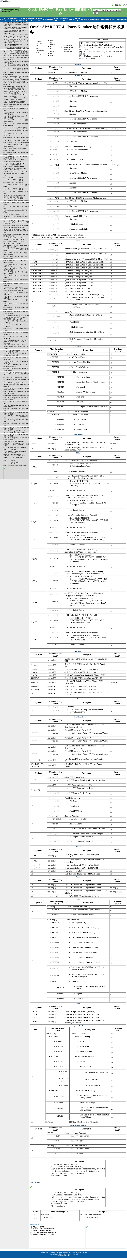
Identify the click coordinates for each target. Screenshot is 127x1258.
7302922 (50, 888)
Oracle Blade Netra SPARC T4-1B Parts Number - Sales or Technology (15, 27)
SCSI (51, 55)
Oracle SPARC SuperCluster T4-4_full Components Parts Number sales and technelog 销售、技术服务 (14, 168)
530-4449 (50, 686)
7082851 (50, 868)
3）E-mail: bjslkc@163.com (41, 1230)
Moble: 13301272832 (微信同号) (13, 457)
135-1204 (112, 682)
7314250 (55, 637)
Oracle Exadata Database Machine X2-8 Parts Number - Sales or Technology (15, 38)
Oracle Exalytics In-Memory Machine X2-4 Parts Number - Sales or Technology (16, 80)
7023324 (55, 733)
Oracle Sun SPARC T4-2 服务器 (13, 180)
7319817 (50, 675)
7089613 (50, 785)
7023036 (50, 747)
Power (52, 51)
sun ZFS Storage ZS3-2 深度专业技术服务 (16, 395)
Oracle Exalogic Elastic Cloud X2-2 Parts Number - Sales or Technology (15, 77)
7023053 (55, 754)
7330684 (55, 520)
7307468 (50, 1021)
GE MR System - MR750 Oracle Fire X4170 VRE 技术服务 (14, 448)
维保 (51, 19)
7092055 (50, 885)
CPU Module (39, 43)
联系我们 (123, 19)
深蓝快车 (106, 19)
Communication (40, 50)
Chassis (38, 48)
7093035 (55, 503)
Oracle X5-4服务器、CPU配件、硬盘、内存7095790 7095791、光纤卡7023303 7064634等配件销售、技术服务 (16, 317)
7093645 (55, 465)
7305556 (50, 672)
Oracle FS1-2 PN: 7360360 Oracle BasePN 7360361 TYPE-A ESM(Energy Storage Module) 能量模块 (15, 91)
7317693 (50, 1014)
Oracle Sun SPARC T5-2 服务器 (13, 189)
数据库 (71, 19)
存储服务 (46, 19)
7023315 (50, 738)
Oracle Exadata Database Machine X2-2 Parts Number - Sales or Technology (15, 35)
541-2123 (55, 471)
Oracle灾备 (85, 19)
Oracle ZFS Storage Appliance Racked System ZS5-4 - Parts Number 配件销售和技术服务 (16, 384)
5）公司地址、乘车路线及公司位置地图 (42, 1234)
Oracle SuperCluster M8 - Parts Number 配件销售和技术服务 (15, 235)
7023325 (50, 730)
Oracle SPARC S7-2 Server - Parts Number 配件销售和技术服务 (14, 160)
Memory (52, 49)
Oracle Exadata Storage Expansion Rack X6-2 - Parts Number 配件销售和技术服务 (16, 54)
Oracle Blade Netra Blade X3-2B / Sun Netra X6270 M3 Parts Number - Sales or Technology (15, 24)
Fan (51, 40)
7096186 (55, 780)
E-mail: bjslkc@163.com (12, 463)
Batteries (38, 41)
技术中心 (113, 19)
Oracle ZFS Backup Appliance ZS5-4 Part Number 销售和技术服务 (16, 354)
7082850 (50, 865)
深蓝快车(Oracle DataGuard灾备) (13, 441)
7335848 (50, 892)
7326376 (50, 861)
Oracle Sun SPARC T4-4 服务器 (13, 182)
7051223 (50, 678)
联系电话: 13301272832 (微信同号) (14, 455)
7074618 (55, 819)
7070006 (50, 669)
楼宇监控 (99, 19)
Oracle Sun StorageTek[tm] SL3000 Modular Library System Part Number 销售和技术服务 (16, 222)
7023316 (55, 741)
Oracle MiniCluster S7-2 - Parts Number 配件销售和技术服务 (15, 157)
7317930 (50, 856)
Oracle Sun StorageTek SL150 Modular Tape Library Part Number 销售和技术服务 (16, 199)
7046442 (112, 443)
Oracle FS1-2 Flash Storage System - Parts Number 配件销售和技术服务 (14, 87)
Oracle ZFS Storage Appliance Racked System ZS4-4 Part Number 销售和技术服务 (16, 373)
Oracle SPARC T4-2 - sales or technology (16, 140)
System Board (68, 45)
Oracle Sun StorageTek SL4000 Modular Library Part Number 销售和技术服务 (15, 226)
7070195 (50, 660)
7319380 (50, 1146)
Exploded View (68, 51)
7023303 (50, 726)
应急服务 (93, 19)
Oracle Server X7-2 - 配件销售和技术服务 (16, 128)
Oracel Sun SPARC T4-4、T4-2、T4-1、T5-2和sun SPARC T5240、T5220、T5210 (15, 173)
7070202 (50, 665)
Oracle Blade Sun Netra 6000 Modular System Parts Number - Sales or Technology (14, 31)
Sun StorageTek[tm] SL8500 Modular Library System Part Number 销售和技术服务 (15, 230)
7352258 (55, 580)
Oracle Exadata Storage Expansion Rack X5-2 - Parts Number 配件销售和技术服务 (16, 51)
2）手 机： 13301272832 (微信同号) (42, 1228)
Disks (37, 52)
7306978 (50, 1133)
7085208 (50, 1011)
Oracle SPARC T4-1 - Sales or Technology (16, 137)
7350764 (55, 558)
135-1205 (50, 689)
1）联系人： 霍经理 (37, 1227)
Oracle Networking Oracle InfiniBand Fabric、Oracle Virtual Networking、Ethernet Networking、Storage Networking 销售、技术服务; (16, 103)
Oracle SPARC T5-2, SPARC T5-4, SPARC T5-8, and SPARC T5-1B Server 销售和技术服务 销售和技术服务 (15, 288)
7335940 (55, 537)
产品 (1, 19)
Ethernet (38, 55)
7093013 (55, 483)
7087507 (55, 824)
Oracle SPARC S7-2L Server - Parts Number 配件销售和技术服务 (14, 164)
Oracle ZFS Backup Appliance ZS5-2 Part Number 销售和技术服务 (16, 351)
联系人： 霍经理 (9, 460)
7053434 (50, 765)
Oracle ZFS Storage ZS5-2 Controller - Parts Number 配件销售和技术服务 (15, 431)
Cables (38, 46)
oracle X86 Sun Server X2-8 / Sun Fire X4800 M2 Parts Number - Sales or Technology (15, 341)
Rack (52, 53)
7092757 (50, 443)
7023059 (50, 751)
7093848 (55, 620)
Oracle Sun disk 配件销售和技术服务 (14, 214)
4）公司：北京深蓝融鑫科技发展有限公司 (43, 1232)
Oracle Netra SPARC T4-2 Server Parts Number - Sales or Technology (15, 98)
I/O (51, 46)
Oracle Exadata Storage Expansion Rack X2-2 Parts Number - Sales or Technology (16, 47)
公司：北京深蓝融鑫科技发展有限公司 (15, 465)
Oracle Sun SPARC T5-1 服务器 (13, 177)
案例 (118, 19)
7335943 (50, 1017)
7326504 (50, 682)
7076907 (50, 760)
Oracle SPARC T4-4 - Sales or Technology (16, 142)
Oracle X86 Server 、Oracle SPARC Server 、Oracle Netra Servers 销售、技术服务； (15, 346)
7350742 (55, 602)
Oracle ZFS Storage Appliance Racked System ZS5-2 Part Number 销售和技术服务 (16, 379)
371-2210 (50, 72)
